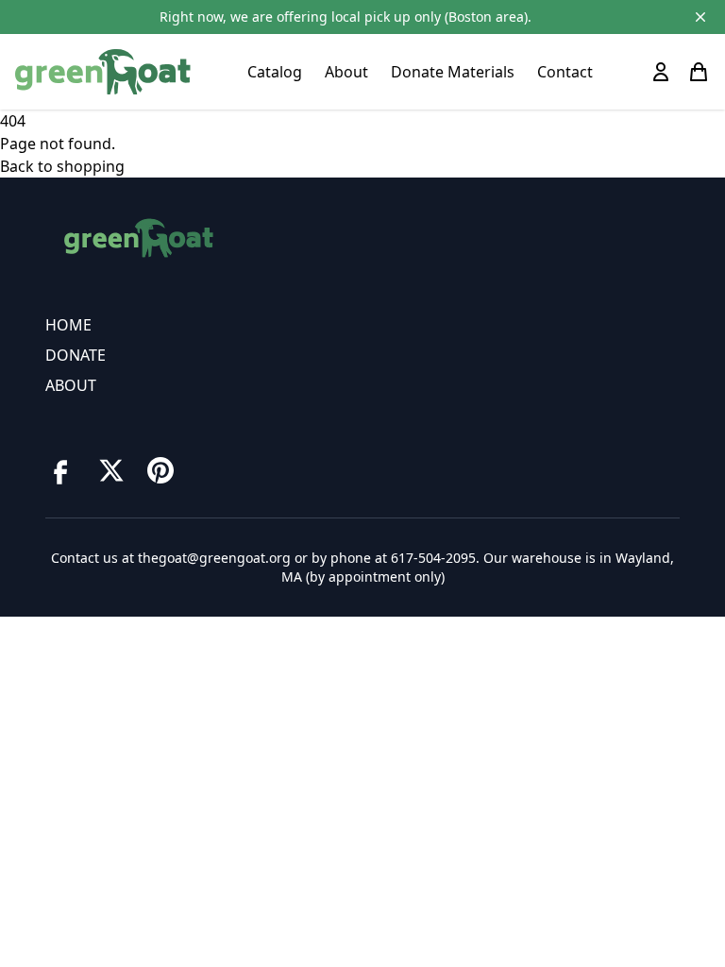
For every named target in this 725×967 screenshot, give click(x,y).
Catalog (274, 71)
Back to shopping (62, 166)
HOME (68, 324)
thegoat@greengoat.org (214, 558)
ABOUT (70, 385)
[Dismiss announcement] (700, 17)
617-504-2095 (433, 558)
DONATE (75, 355)
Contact (565, 71)
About (346, 71)
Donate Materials (452, 71)
